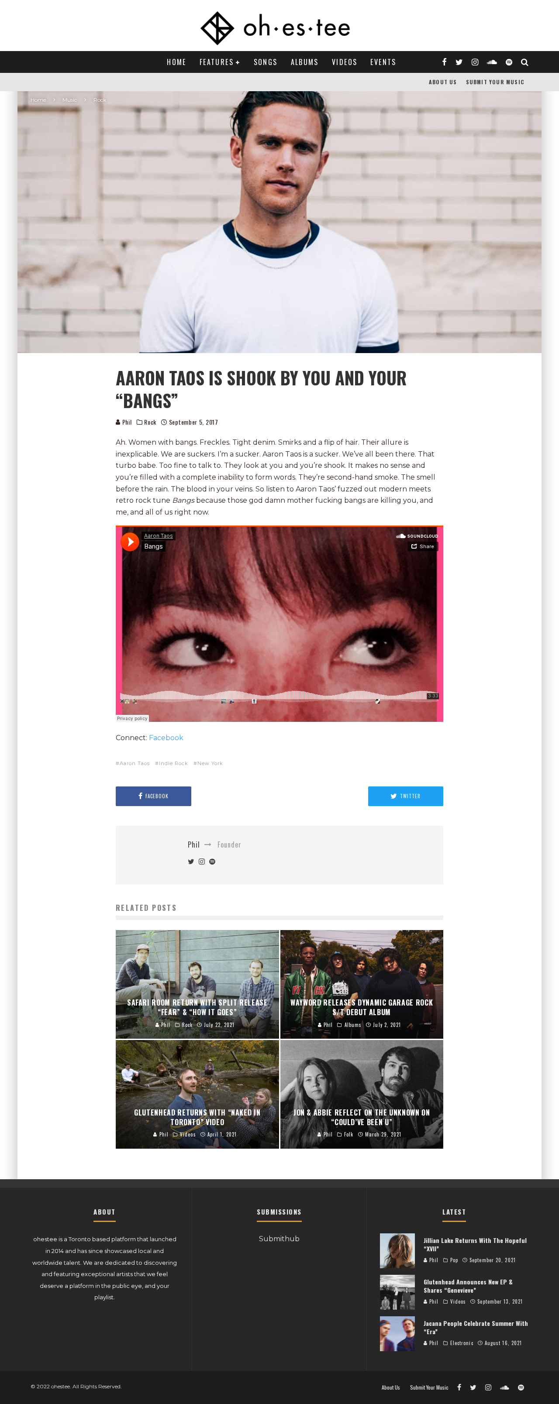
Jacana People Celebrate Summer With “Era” (476, 1326)
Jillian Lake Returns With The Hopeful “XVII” (475, 1244)
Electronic (461, 1343)
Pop (454, 1260)
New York (210, 763)
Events (383, 62)
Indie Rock (173, 763)
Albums (305, 62)
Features (217, 62)
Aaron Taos (135, 763)
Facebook (166, 738)
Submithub (279, 1239)
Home (176, 62)
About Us (443, 82)
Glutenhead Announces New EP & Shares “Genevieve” (468, 1285)
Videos (344, 62)
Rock (150, 422)
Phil (126, 421)
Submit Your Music (495, 82)
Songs (266, 62)
